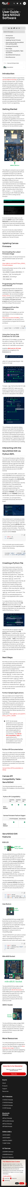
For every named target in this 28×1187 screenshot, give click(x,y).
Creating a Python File (12, 46)
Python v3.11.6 (6, 296)
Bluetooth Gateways (8, 1157)
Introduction (9, 35)
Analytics (14, 1178)
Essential (7, 1178)
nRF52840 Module (7, 1126)
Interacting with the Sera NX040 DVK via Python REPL (15, 43)
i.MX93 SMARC (6, 1138)
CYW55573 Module (7, 1100)
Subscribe (14, 1074)
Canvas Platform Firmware (9, 79)
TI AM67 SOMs (6, 1143)
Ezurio (4, 1080)
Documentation (11, 9)
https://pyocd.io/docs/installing (10, 317)
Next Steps (9, 48)
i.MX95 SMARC (6, 1135)
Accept (21, 1183)
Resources (5, 1091)
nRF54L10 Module (7, 1124)
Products (4, 1086)
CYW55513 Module (7, 1102)
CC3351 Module (6, 1108)
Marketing (7, 1180)
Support (4, 9)
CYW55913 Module (7, 1105)
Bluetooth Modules (5, 1114)
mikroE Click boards (16, 990)
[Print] (11, 28)
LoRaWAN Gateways (8, 1151)
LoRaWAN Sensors (7, 1154)
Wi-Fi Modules (7, 1097)
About (4, 1083)
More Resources (10, 57)
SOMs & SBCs (7, 1132)
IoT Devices (6, 1148)
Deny (17, 1183)
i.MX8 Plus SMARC (7, 1140)
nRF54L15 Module (7, 1118)
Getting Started (10, 38)
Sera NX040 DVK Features (13, 55)
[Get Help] (14, 28)
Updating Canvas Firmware (13, 40)
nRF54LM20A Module (8, 1121)
